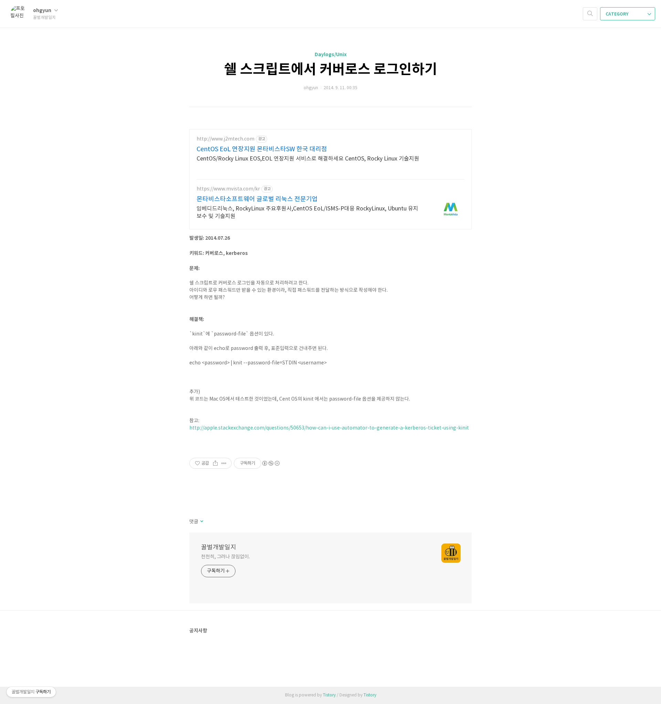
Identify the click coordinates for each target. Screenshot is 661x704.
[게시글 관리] (224, 463)
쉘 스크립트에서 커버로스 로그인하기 (330, 69)
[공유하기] (215, 463)
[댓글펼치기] (201, 522)
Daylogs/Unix (331, 55)
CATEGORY (617, 14)
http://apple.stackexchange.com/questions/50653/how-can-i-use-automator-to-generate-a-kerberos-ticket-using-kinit (329, 428)
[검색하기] (590, 14)
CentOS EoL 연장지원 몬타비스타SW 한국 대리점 (262, 149)
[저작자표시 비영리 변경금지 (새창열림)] (270, 463)
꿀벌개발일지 (218, 547)
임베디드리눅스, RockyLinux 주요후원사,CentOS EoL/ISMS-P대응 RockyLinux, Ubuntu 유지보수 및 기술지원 (307, 212)
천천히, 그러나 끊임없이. (225, 557)
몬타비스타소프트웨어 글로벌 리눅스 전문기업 (257, 199)
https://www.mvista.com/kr (228, 189)
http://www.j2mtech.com (225, 139)
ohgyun (42, 10)
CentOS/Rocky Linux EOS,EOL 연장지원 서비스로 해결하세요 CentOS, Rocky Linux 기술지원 (308, 159)
